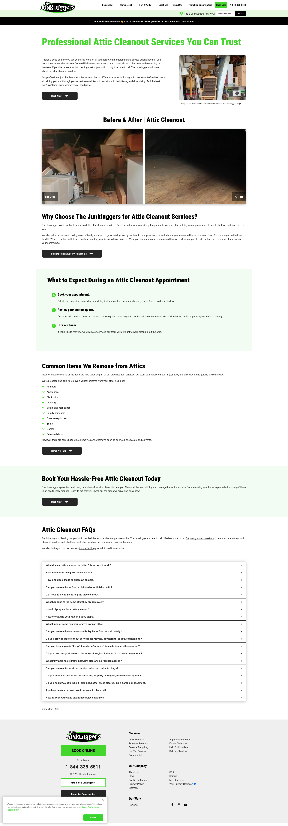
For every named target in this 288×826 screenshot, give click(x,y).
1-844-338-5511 (83, 766)
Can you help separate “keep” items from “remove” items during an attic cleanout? (93, 646)
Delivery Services (178, 751)
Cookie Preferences (90, 806)
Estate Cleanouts (178, 743)
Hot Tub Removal (138, 751)
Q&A (171, 772)
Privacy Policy (136, 783)
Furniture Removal (138, 743)
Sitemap (133, 787)
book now (134, 490)
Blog (131, 775)
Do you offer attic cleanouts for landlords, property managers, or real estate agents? (93, 675)
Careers (173, 775)
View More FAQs (50, 709)
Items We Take (59, 450)
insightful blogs (87, 548)
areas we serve (115, 490)
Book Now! (57, 95)
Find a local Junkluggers (83, 782)
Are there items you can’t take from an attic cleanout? (76, 690)
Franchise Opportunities (83, 794)
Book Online (83, 750)
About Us (133, 772)
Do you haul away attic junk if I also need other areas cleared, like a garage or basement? (96, 683)
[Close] (102, 800)
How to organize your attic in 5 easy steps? (70, 616)
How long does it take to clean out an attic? (70, 580)
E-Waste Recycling (138, 747)
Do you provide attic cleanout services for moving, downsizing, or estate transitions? (94, 639)
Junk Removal (136, 739)
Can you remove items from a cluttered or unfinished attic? (79, 587)
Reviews (133, 804)
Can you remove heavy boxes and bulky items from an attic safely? (84, 631)
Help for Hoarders (178, 747)
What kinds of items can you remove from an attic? (74, 624)
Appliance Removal (179, 739)
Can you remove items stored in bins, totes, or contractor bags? (82, 668)
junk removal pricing (211, 316)
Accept (93, 817)
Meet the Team (177, 780)
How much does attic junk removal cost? (69, 572)
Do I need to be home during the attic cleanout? (73, 594)
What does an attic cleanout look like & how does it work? (78, 565)
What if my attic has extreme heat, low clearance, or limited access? (84, 661)
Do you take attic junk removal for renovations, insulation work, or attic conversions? (94, 653)
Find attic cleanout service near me (69, 253)
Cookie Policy (13, 809)
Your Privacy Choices (180, 783)
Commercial (135, 755)
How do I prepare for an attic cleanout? (68, 609)
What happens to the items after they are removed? (75, 602)
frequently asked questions (200, 538)
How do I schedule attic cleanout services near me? (75, 697)
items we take (82, 374)
